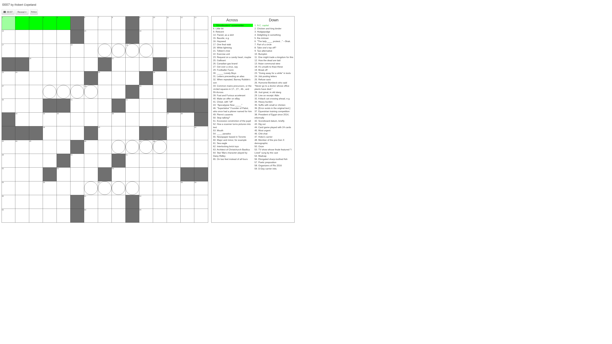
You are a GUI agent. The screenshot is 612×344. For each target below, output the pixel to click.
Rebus (34, 12)
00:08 (10, 12)
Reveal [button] (21, 12)
